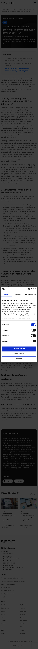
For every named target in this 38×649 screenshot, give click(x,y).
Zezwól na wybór (19, 353)
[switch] (33, 330)
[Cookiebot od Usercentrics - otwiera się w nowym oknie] (28, 289)
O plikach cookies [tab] (30, 294)
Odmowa (19, 358)
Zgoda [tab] (6, 294)
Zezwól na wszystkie (19, 348)
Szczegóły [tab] (18, 294)
